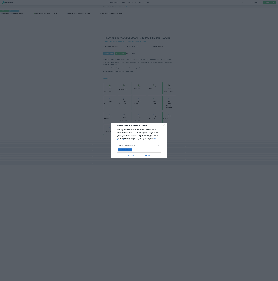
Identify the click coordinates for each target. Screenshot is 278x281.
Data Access (139, 155)
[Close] (164, 125)
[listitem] (139, 145)
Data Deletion (131, 155)
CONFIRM (125, 150)
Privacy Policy (147, 155)
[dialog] (139, 140)
